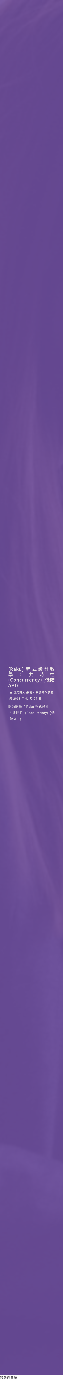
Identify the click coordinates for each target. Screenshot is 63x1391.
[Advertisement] (26, 1385)
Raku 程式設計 (37, 707)
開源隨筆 (15, 707)
